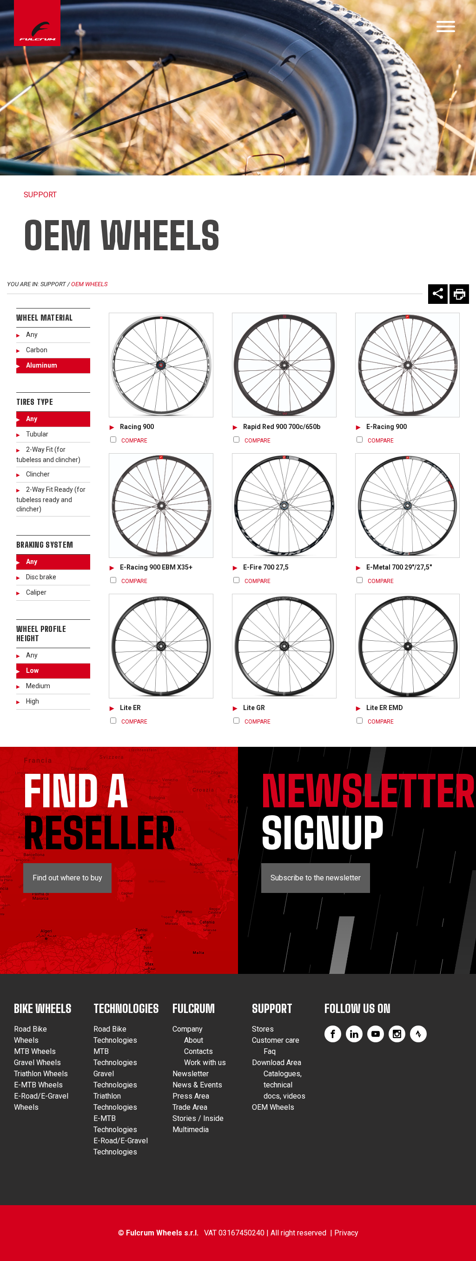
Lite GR (254, 707)
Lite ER (130, 707)
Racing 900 (137, 426)
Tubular (37, 434)
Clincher (38, 474)
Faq (270, 1051)
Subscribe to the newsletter (316, 877)
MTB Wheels (35, 1051)
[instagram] (397, 1034)
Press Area (190, 1096)
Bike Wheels (43, 1008)
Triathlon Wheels (41, 1073)
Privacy (346, 1232)
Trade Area (189, 1107)
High (32, 701)
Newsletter (190, 1073)
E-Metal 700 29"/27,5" (399, 567)
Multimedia (190, 1129)
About (193, 1040)
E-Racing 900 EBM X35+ (156, 567)
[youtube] (375, 1034)
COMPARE (134, 440)
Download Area (276, 1062)
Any (32, 334)
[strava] (418, 1034)
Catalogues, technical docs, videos (284, 1084)
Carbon (36, 350)
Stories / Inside (198, 1118)
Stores (263, 1029)
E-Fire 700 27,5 (266, 567)
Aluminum (41, 365)
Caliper (36, 592)
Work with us (205, 1062)
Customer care (275, 1040)
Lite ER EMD (384, 707)
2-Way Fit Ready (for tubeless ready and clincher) (51, 499)
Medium (38, 686)
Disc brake (41, 577)
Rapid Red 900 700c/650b (281, 426)
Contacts (198, 1051)
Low (32, 670)
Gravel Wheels (37, 1062)
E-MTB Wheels (38, 1084)
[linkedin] (354, 1034)
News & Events (197, 1084)
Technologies (126, 1008)
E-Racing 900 (386, 426)
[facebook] (332, 1034)
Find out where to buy (67, 877)
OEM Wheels (89, 284)
